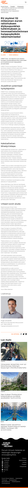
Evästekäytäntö (16, 481)
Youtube (6, 464)
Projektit (24, 464)
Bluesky (6, 469)
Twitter (23, 334)
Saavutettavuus (6, 481)
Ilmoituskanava (6, 483)
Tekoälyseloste (13, 480)
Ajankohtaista (22, 460)
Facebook (21, 334)
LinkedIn (26, 334)
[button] (25, 2)
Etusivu (24, 458)
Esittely (24, 462)
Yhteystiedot (23, 466)
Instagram (6, 466)
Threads (6, 467)
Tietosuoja (4, 480)
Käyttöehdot (19, 478)
